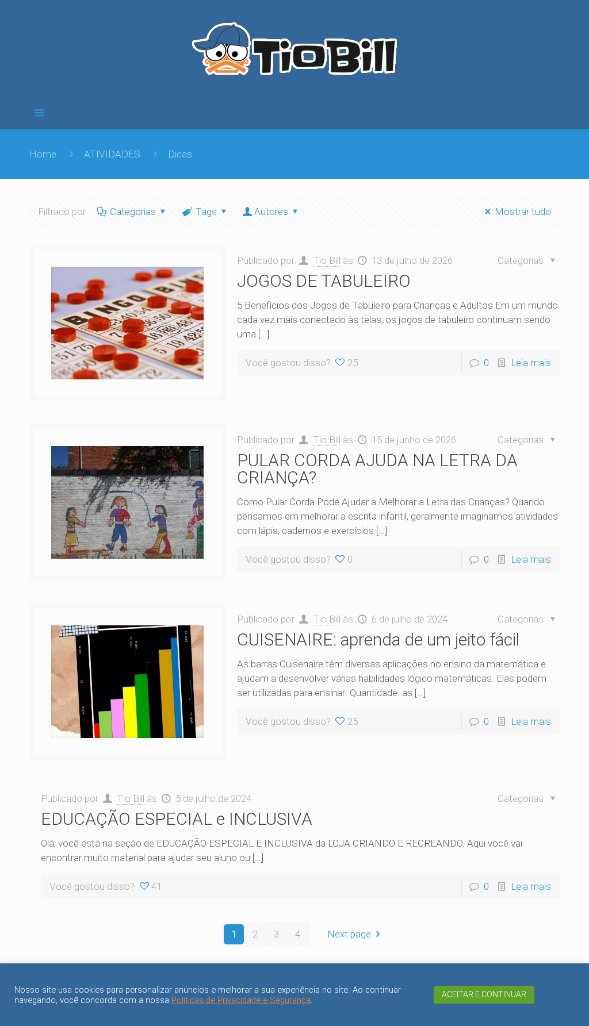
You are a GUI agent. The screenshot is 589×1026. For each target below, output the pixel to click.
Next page (349, 934)
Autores (271, 211)
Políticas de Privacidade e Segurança (241, 1000)
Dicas (180, 154)
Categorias (133, 211)
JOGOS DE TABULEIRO (324, 281)
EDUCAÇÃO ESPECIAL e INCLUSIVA (176, 819)
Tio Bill (327, 260)
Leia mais (531, 362)
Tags (206, 211)
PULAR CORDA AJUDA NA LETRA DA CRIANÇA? (377, 468)
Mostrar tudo (523, 211)
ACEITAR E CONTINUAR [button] (484, 994)
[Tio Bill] (294, 53)
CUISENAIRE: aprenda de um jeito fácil (378, 639)
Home (42, 154)
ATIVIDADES (112, 154)
